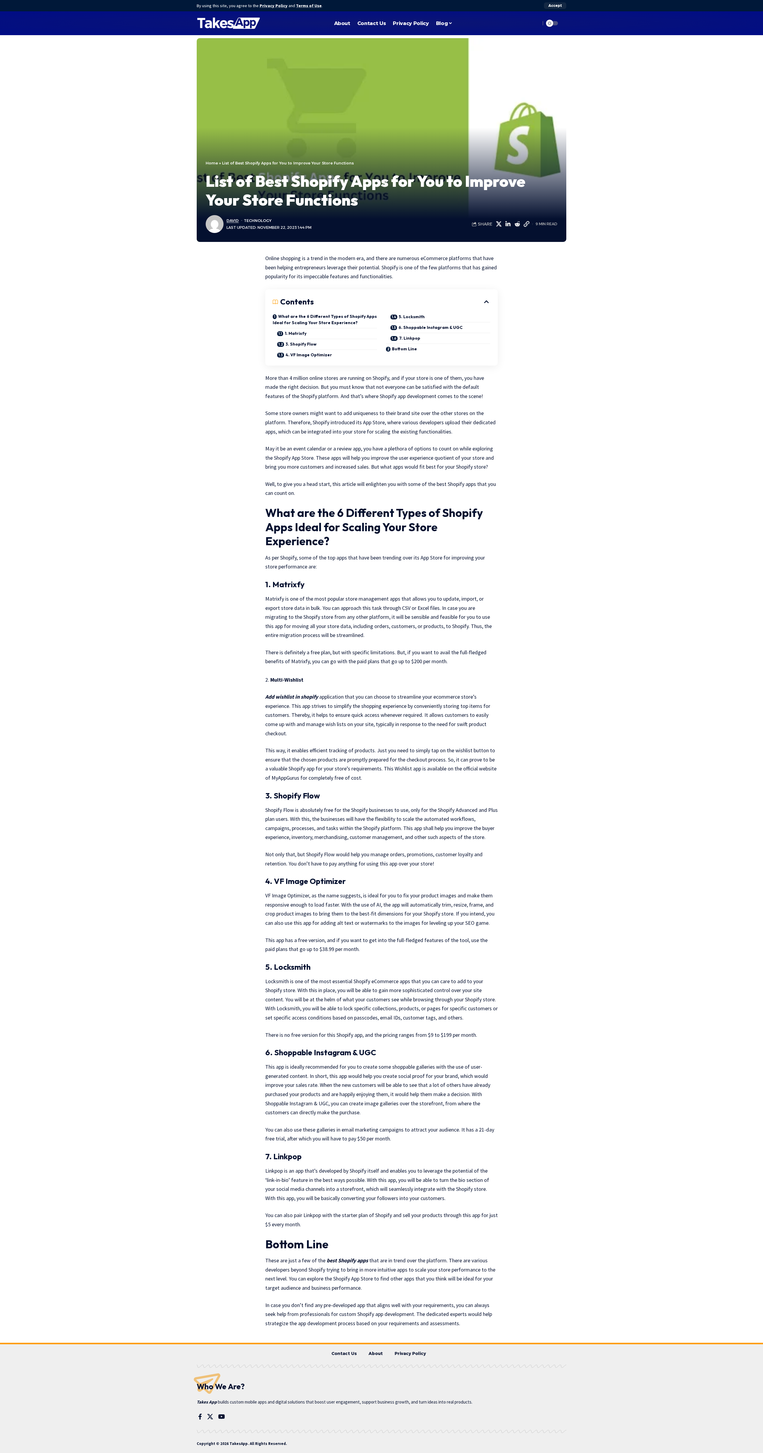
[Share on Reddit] (517, 224)
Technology (258, 220)
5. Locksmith (412, 316)
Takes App (207, 1402)
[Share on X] (498, 224)
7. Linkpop (409, 338)
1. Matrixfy (295, 333)
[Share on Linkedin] (508, 224)
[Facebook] (200, 1417)
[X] (210, 1417)
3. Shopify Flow (301, 344)
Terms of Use (309, 5)
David (233, 220)
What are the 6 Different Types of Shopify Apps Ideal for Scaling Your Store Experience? (325, 319)
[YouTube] (222, 1417)
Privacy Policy (274, 5)
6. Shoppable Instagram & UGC (430, 327)
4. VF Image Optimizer (309, 355)
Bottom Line (404, 349)
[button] (555, 5)
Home (212, 163)
